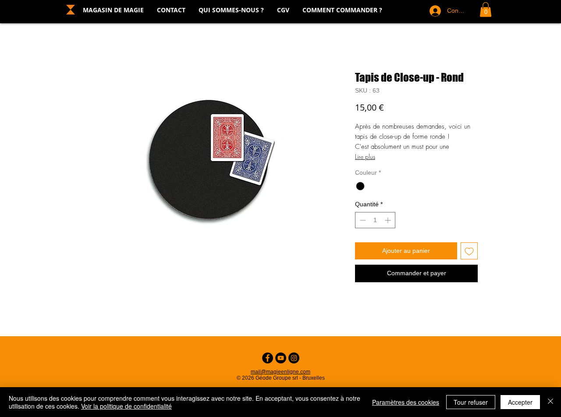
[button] (485, 9)
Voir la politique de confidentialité (126, 406)
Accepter (520, 402)
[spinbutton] (375, 220)
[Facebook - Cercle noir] (267, 357)
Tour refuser (471, 402)
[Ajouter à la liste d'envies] (469, 250)
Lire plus (365, 156)
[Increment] (388, 220)
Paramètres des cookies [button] (405, 402)
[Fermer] (550, 402)
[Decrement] (361, 220)
